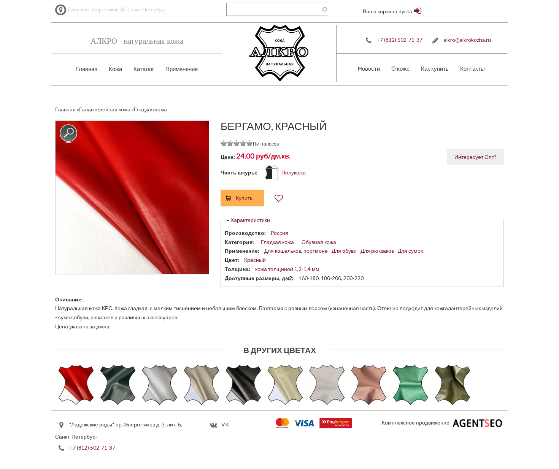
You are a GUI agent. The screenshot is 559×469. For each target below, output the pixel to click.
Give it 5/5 (249, 143)
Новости (369, 68)
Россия (279, 233)
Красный (255, 260)
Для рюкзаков (377, 250)
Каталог (143, 68)
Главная (86, 68)
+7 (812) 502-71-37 (399, 39)
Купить (244, 198)
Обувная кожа (319, 242)
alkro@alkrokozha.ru (467, 39)
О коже (400, 68)
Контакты (472, 68)
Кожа (115, 68)
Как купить (435, 68)
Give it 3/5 (236, 143)
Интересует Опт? (475, 157)
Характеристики (250, 220)
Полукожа (293, 172)
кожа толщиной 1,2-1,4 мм (287, 269)
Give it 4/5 (243, 143)
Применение (181, 68)
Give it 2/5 (230, 143)
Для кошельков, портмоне (296, 250)
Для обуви (344, 250)
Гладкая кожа (277, 242)
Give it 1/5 (224, 143)
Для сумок (410, 250)
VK (225, 424)
